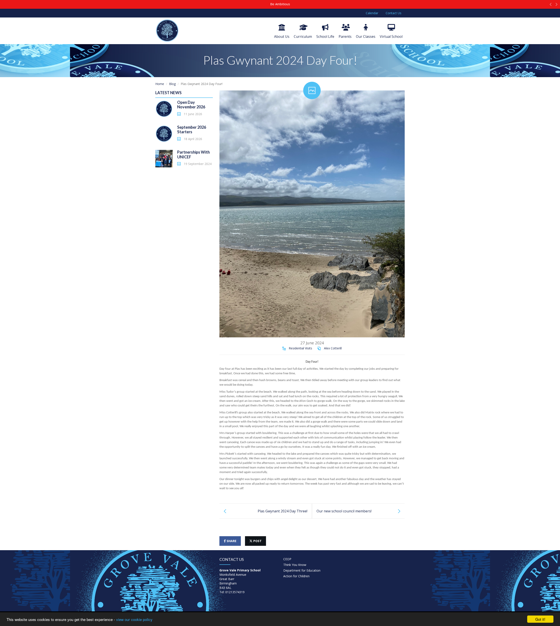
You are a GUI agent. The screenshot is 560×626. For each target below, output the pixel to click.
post (257, 541)
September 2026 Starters (191, 129)
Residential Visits (300, 348)
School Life (325, 36)
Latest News (168, 92)
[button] (550, 5)
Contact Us (393, 13)
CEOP (287, 559)
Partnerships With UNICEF (193, 154)
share (231, 541)
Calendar (372, 13)
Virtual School (391, 36)
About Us (281, 36)
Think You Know (294, 565)
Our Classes (365, 36)
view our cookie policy (134, 619)
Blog (172, 84)
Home (159, 84)
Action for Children (296, 576)
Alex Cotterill (333, 348)
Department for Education (301, 570)
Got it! (540, 619)
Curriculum (303, 36)
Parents (345, 36)
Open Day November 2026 (191, 104)
